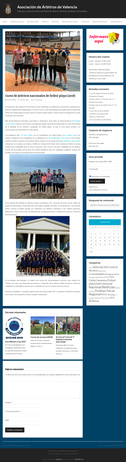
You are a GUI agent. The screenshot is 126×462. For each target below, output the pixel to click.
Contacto (85, 21)
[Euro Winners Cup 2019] (17, 327)
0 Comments (37, 100)
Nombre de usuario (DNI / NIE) (100, 161)
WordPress (79, 459)
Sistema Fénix (33, 21)
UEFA (112, 297)
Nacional (95, 287)
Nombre (9, 402)
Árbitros (45, 21)
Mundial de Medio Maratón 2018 (17, 445)
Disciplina (92, 277)
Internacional (104, 283)
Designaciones (112, 274)
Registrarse (93, 187)
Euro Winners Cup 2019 (15, 341)
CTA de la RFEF (26, 135)
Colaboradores (116, 21)
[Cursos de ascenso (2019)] (43, 325)
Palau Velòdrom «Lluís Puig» (69, 141)
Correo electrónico (13, 411)
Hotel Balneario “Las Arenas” (59, 138)
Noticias (55, 21)
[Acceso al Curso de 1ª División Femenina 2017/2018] (68, 325)
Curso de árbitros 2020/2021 (100, 120)
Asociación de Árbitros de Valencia (47, 7)
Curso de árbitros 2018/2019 (110, 445)
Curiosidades (97, 274)
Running (111, 294)
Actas (91, 267)
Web (7, 420)
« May (91, 251)
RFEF (104, 294)
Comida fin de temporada (98, 114)
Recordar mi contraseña (100, 176)
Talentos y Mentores (97, 117)
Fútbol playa (24, 100)
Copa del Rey (102, 271)
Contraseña (93, 169)
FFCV (106, 277)
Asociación (100, 267)
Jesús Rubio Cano (69, 135)
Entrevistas (100, 277)
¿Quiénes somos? (17, 21)
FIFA (73, 121)
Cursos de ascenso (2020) (99, 111)
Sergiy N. (59, 459)
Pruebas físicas (105, 290)
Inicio (5, 21)
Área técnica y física (70, 21)
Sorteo (107, 298)
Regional (95, 294)
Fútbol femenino (98, 280)
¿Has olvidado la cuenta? (98, 190)
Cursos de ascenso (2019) (42, 337)
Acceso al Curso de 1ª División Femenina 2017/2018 (65, 339)
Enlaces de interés (99, 21)
